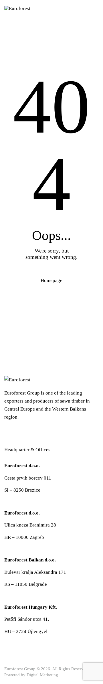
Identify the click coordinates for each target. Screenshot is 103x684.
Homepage (51, 280)
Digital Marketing (42, 675)
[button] (97, 8)
